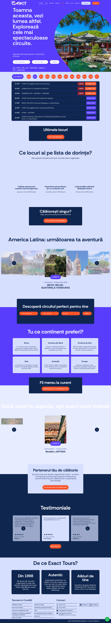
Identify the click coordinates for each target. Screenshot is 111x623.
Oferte (62, 3)
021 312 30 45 (62, 607)
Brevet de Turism (16, 617)
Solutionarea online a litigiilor (43, 613)
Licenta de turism (39, 604)
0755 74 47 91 (62, 604)
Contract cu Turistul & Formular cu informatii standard (21, 614)
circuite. (22, 43)
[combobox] (21, 62)
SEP (34, 77)
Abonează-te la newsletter (55, 389)
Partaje (67, 3)
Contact (96, 3)
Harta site (37, 616)
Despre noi (77, 3)
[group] (33, 263)
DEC (53, 77)
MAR (72, 77)
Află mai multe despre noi (55, 487)
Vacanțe (57, 3)
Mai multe (55, 546)
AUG (28, 77)
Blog (72, 3)
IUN (90, 77)
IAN (59, 77)
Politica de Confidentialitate (20, 610)
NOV (47, 77)
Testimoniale (86, 3)
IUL (97, 77)
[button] (14, 263)
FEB (65, 77)
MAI (84, 77)
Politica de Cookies (17, 607)
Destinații (51, 3)
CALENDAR (17, 77)
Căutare (54, 62)
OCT (41, 77)
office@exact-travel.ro (66, 610)
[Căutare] (47, 3)
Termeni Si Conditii (17, 604)
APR (78, 77)
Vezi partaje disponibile (55, 221)
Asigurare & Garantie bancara (43, 607)
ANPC (35, 610)
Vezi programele (55, 137)
